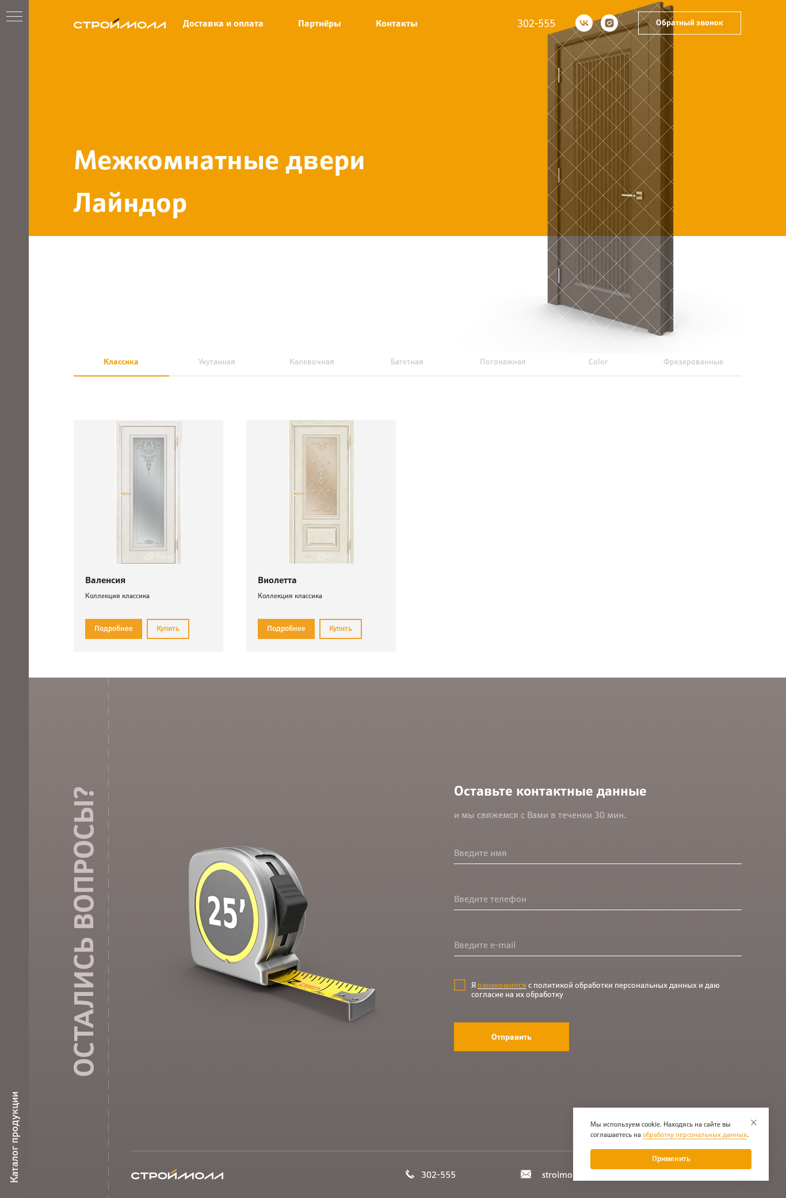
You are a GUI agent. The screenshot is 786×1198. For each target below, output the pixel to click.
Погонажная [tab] (503, 361)
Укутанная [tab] (217, 361)
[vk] (584, 23)
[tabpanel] (407, 527)
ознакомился (502, 985)
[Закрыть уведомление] (754, 1122)
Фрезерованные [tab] (693, 361)
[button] (689, 23)
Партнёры (319, 23)
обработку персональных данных (695, 1134)
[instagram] (609, 23)
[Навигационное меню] (14, 17)
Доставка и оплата (223, 23)
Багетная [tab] (407, 361)
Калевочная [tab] (311, 361)
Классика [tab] (121, 361)
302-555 (536, 23)
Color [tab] (598, 361)
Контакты (397, 23)
